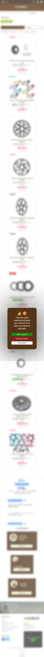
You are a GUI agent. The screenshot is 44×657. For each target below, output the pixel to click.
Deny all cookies (22, 339)
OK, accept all (22, 334)
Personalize (22, 343)
